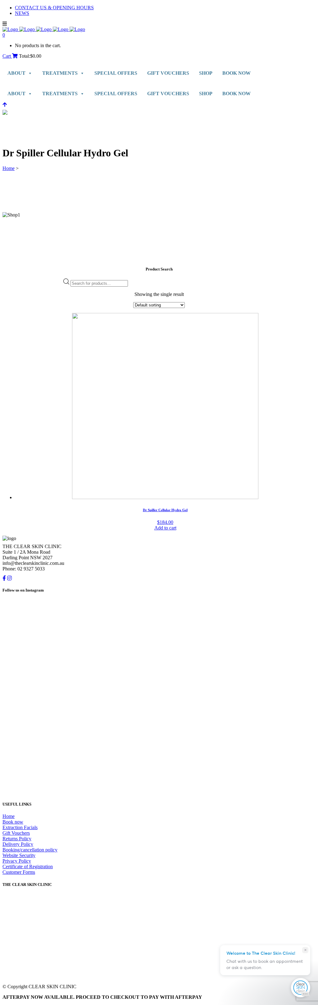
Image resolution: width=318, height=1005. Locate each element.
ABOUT (16, 73)
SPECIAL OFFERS (115, 73)
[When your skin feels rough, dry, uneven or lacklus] (238, 717)
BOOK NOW (236, 73)
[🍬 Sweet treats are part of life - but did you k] (79, 649)
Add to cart (165, 527)
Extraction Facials (20, 827)
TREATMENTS (60, 73)
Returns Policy (16, 838)
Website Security (18, 855)
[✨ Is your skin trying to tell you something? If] (79, 737)
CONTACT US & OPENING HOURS (54, 7)
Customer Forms (18, 872)
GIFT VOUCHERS (168, 73)
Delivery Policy (17, 844)
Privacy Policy (16, 861)
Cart (7, 56)
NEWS (22, 13)
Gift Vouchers (16, 833)
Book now (12, 821)
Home (8, 168)
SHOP (205, 73)
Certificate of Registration (27, 866)
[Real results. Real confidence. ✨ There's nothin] (238, 623)
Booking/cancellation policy (29, 849)
